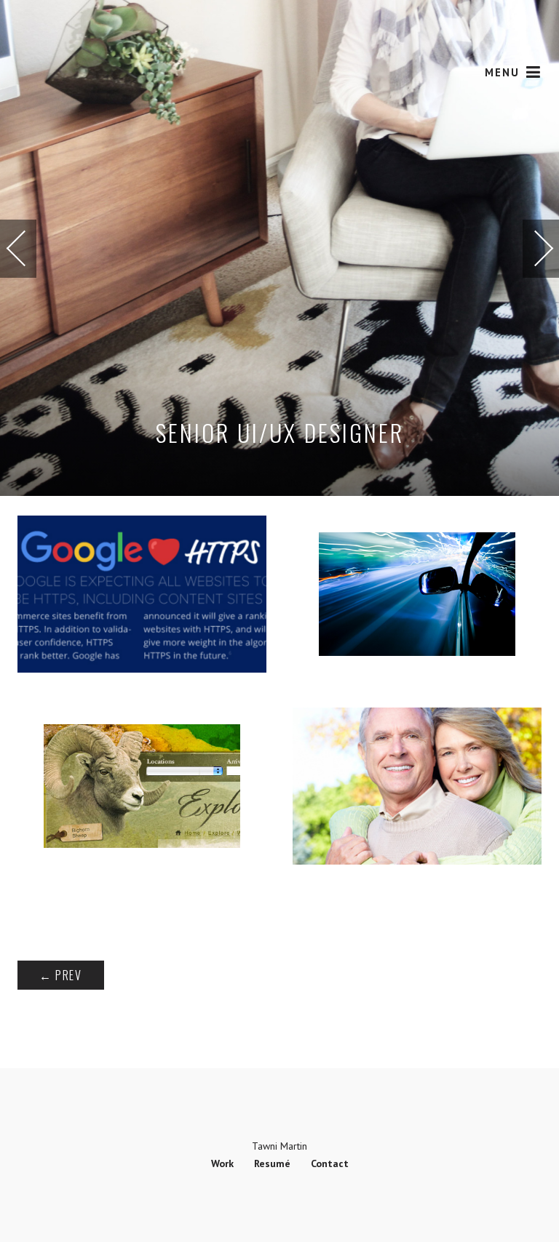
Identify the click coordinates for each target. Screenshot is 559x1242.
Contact (330, 1163)
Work (222, 1163)
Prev (60, 975)
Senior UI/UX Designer (280, 432)
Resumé (272, 1163)
